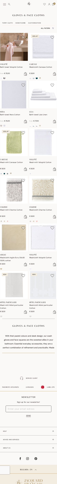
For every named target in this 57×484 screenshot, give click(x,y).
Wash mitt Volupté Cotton (40, 162)
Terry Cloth (7, 23)
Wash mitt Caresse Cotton (11, 162)
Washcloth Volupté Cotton (40, 258)
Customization (34, 23)
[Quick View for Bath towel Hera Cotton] (25, 121)
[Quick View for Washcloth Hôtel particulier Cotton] (54, 312)
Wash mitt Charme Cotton (11, 210)
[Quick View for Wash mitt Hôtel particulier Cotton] (25, 312)
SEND (28, 416)
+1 (39, 125)
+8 (10, 173)
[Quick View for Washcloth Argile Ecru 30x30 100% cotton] (25, 264)
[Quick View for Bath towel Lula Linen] (54, 121)
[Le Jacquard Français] (28, 480)
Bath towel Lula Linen (38, 115)
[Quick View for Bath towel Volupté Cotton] (25, 73)
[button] (49, 4)
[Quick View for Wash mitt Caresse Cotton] (25, 169)
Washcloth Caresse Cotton (40, 67)
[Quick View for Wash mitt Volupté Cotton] (54, 169)
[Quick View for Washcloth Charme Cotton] (54, 216)
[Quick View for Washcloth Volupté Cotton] (54, 264)
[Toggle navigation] (4, 4)
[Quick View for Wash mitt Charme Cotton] (25, 216)
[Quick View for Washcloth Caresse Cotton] (54, 73)
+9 (40, 78)
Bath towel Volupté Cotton (11, 67)
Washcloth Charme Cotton (40, 210)
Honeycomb (20, 23)
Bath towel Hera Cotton (10, 115)
